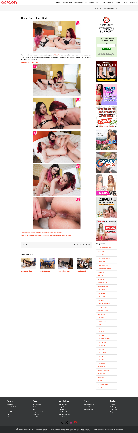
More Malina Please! (36, 271)
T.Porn (99, 324)
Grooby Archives (102, 289)
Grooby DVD (101, 293)
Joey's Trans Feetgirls (104, 303)
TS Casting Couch (103, 384)
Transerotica (101, 366)
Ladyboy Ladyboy (103, 310)
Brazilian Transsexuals (104, 268)
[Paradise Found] (56, 258)
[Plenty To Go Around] (75, 258)
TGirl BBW (101, 331)
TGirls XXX (101, 356)
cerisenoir (31, 235)
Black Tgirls (101, 254)
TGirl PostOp (101, 345)
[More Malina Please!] (37, 258)
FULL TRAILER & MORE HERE (29, 63)
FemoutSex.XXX (102, 282)
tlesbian (69, 235)
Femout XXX (101, 279)
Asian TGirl (101, 251)
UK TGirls (100, 387)
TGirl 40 (100, 328)
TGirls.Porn (57, 55)
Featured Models (46, 232)
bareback (26, 235)
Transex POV (101, 373)
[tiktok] (62, 422)
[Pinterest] (86, 245)
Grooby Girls (101, 296)
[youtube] (75, 422)
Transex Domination (103, 370)
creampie (36, 235)
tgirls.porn (64, 235)
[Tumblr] (83, 245)
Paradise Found (53, 271)
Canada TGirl (101, 272)
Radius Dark (53, 232)
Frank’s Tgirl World (103, 286)
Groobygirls (46, 235)
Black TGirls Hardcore (104, 258)
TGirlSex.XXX (101, 363)
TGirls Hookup (102, 353)
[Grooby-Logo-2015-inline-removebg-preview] (9, 2)
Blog (101, 8)
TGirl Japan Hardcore (104, 338)
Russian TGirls (102, 321)
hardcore (51, 235)
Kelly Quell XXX (102, 307)
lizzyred (55, 235)
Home (96, 8)
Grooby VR (101, 300)
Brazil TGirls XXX (103, 265)
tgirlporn (60, 235)
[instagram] (71, 422)
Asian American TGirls (104, 247)
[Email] (89, 245)
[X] (77, 245)
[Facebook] (74, 245)
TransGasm (101, 377)
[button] (22, 266)
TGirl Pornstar (102, 342)
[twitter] (66, 422)
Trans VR (100, 381)
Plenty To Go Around (73, 271)
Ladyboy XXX (101, 314)
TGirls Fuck (101, 349)
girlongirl (41, 235)
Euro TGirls (101, 275)
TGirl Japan (101, 335)
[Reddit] (80, 245)
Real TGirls (101, 317)
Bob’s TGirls (101, 261)
